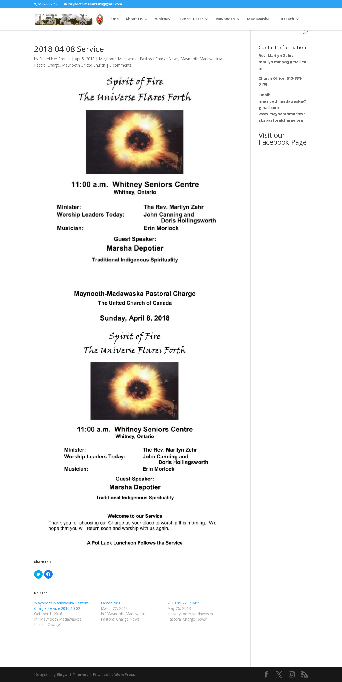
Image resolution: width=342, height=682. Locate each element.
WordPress (124, 674)
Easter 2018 (111, 603)
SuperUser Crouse (55, 58)
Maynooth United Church (83, 65)
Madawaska (258, 19)
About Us (134, 19)
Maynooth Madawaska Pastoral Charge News (138, 58)
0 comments (120, 65)
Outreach (285, 19)
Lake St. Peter (190, 19)
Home (113, 19)
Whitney (162, 19)
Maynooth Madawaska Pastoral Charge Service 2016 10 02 (62, 605)
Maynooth (225, 19)
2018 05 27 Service (183, 603)
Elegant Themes (72, 674)
